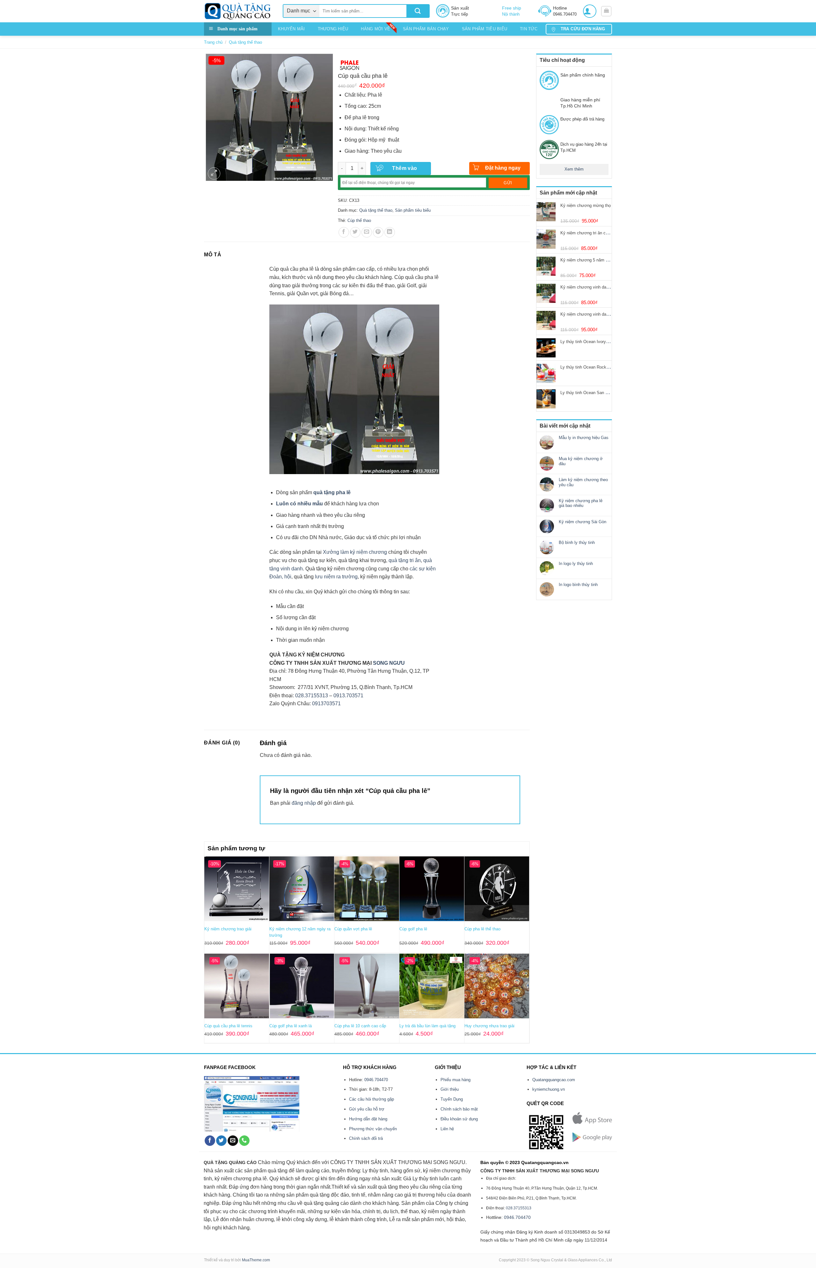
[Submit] (417, 11)
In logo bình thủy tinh (578, 584)
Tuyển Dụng (452, 1099)
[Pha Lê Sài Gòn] (350, 65)
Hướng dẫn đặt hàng (368, 1119)
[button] (589, 11)
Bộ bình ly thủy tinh (577, 542)
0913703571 (326, 703)
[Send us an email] (233, 1140)
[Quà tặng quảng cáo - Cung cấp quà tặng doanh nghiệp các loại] (238, 11)
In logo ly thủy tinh (576, 563)
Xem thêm (574, 169)
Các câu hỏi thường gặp (371, 1099)
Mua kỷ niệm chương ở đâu (581, 461)
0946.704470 (376, 1079)
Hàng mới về (375, 28)
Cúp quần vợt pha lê (353, 929)
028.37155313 (311, 695)
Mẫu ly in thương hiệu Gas (583, 437)
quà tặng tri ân (405, 560)
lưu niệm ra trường (336, 576)
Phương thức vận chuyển (373, 1128)
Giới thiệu (450, 1089)
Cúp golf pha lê (413, 929)
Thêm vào (404, 168)
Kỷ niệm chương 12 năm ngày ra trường (300, 932)
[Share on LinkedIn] (389, 232)
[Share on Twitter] (355, 232)
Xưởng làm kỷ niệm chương (355, 552)
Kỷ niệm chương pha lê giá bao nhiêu (580, 503)
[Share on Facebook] (344, 232)
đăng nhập (304, 803)
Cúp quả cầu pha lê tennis (228, 1025)
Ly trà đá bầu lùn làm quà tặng (427, 1025)
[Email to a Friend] (366, 232)
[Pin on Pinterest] (378, 232)
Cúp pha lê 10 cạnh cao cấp (360, 1025)
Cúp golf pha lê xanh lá (290, 1025)
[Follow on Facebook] (210, 1140)
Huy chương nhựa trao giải (489, 1025)
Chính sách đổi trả (366, 1138)
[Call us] (244, 1140)
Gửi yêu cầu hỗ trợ (366, 1109)
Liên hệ (447, 1128)
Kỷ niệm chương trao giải (227, 929)
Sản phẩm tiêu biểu (484, 28)
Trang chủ (213, 42)
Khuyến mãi (291, 28)
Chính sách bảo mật (459, 1109)
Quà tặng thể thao (245, 42)
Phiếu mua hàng (455, 1079)
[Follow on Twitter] (221, 1140)
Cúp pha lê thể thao (482, 929)
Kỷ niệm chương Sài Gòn (582, 521)
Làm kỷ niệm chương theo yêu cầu (583, 482)
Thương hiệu (333, 28)
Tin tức (528, 28)
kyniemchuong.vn (548, 1089)
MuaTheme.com (256, 1260)
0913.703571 (348, 695)
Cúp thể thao (359, 220)
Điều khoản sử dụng (459, 1119)
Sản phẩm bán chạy (426, 28)
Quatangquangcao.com (553, 1079)
